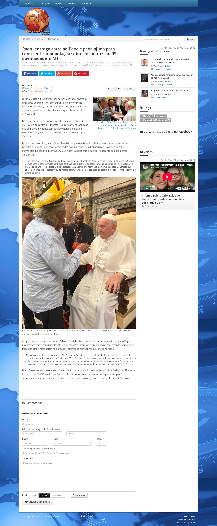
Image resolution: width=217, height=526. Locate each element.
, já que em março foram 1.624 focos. (109, 378)
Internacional (52, 38)
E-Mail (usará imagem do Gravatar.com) (41, 429)
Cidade (55, 438)
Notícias (29, 3)
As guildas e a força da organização (169, 90)
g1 (27, 341)
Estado (99, 438)
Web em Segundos (186, 522)
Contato (86, 3)
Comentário (28, 458)
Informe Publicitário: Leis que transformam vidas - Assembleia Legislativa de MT (163, 199)
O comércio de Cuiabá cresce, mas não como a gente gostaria (170, 61)
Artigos (45, 3)
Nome (26, 419)
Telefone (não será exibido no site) (39, 448)
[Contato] (84, 516)
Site (68, 429)
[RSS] (91, 516)
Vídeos (58, 3)
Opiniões (156, 51)
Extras (71, 3)
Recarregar (80, 495)
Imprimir (130, 88)
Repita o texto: (30, 495)
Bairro (25, 438)
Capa (27, 38)
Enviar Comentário (39, 501)
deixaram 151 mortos (46, 124)
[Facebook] (81, 516)
